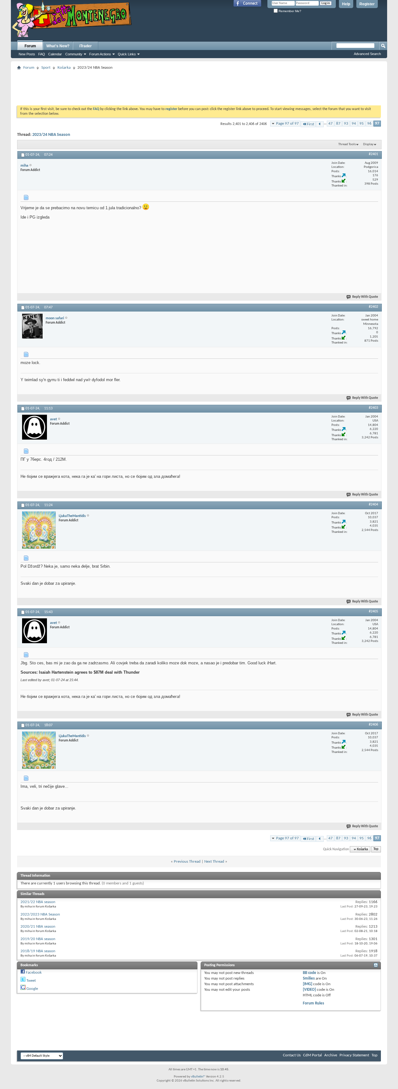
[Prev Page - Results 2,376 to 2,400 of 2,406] (320, 124)
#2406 (373, 725)
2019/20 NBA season (38, 939)
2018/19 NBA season (38, 951)
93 (346, 124)
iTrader (85, 46)
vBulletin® (198, 1076)
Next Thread (214, 862)
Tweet (31, 981)
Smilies (309, 978)
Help (346, 4)
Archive (330, 1055)
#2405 (373, 611)
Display (368, 144)
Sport (45, 68)
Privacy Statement (354, 1055)
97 (377, 124)
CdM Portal (312, 1055)
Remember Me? (289, 11)
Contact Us (292, 1055)
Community (73, 54)
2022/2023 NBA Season (40, 914)
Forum (30, 46)
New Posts (27, 54)
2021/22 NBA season (38, 902)
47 (330, 124)
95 (361, 124)
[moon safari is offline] (32, 326)
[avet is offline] (34, 427)
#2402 (373, 307)
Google (32, 989)
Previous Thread (187, 862)
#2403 (373, 408)
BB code (309, 973)
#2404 (373, 504)
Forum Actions (100, 54)
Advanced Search (367, 54)
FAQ (41, 54)
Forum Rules (313, 1003)
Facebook (34, 973)
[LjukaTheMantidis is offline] (39, 530)
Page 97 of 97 (287, 124)
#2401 (373, 154)
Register (367, 4)
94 (354, 124)
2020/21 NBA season (38, 927)
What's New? (57, 46)
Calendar (55, 54)
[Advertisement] (199, 86)
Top (375, 849)
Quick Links (127, 54)
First (310, 124)
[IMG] (307, 984)
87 (338, 124)
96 (369, 124)
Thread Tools (347, 144)
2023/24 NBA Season (51, 134)
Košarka (64, 68)
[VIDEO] (309, 990)
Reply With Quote (365, 297)
